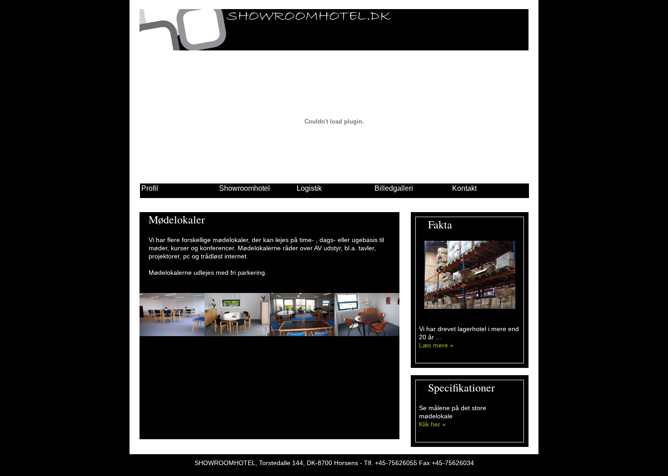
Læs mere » (436, 345)
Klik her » (432, 424)
